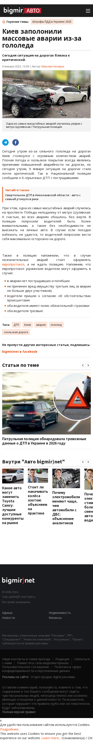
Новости (8, 618)
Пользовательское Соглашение (25, 667)
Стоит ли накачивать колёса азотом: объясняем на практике (38, 500)
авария (41, 325)
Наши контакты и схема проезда (26, 659)
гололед (56, 325)
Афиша (7, 613)
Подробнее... (10, 729)
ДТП (16, 325)
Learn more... (51, 738)
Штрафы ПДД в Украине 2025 (51, 21)
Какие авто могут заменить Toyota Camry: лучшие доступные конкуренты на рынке (13, 505)
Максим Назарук (53, 66)
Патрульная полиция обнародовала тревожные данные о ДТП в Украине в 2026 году (44, 441)
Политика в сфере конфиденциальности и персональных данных (41, 669)
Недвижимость (60, 613)
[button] (82, 365)
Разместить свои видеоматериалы (43, 663)
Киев (27, 325)
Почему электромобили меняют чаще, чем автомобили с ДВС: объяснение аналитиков (66, 507)
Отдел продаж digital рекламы (53, 677)
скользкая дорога (16, 332)
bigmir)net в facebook (19, 351)
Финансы (55, 618)
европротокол (13, 264)
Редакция (62, 659)
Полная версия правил (18, 712)
